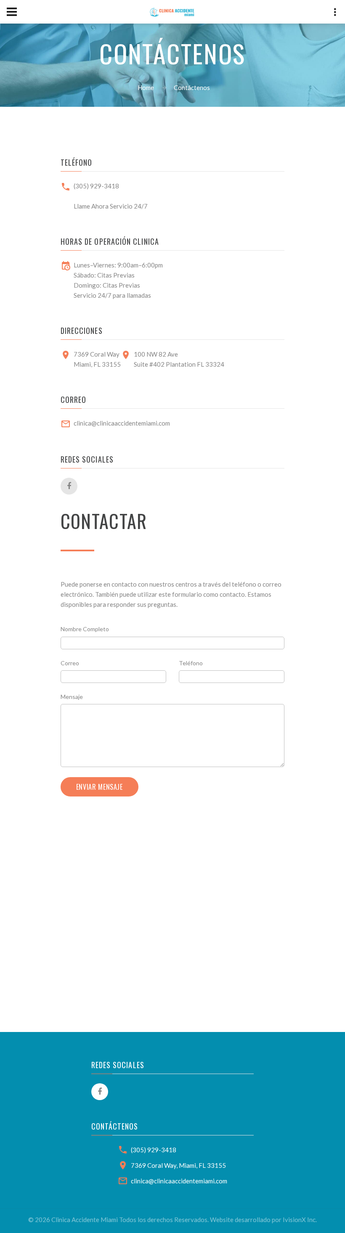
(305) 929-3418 (96, 186)
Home (146, 87)
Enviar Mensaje (99, 787)
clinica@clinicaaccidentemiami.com (122, 423)
